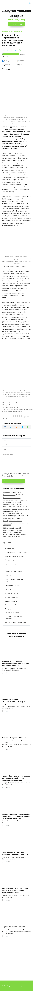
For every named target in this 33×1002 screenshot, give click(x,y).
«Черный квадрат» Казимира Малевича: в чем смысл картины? (15, 853)
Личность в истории (12, 568)
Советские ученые (11, 597)
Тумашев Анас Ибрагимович (12, 411)
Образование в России (13, 572)
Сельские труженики (12, 585)
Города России (10, 560)
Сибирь (8, 589)
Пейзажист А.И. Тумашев (11, 407)
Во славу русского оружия (14, 556)
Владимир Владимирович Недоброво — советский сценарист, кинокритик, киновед (15, 521)
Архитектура (9, 548)
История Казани (8, 403)
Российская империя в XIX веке (14, 580)
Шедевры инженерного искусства (14, 617)
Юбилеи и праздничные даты (15, 622)
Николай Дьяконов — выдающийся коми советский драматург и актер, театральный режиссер (16, 816)
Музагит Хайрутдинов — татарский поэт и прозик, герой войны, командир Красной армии (16, 778)
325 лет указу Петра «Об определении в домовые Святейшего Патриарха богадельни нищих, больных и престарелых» (14, 532)
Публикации (18, 31)
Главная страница (7, 31)
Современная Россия (13, 605)
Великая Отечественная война (16, 552)
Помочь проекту (16, 24)
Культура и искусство (11, 54)
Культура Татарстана (9, 405)
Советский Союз (11, 601)
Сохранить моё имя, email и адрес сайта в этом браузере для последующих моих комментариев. (16, 475)
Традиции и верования (13, 609)
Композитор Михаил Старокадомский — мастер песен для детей (15, 702)
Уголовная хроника (12, 613)
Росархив (8, 575)
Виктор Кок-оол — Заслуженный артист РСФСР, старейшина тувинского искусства (15, 891)
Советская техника (11, 593)
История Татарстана (22, 403)
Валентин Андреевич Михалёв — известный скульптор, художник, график (15, 740)
